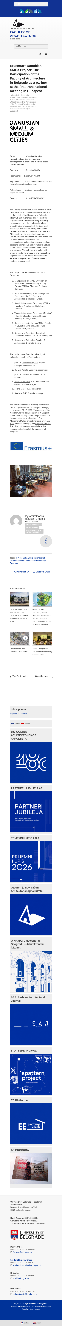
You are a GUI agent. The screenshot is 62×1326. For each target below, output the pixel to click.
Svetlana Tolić (20, 393)
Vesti (13, 100)
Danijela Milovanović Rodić (33, 374)
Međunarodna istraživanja (33, 531)
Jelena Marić (20, 389)
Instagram (40, 11)
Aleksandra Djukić (30, 363)
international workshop (36, 560)
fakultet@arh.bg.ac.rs (22, 1252)
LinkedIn (35, 11)
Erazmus (14, 563)
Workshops (32, 527)
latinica (24, 713)
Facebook (22, 11)
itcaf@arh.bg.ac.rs (21, 1278)
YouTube (26, 11)
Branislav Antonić (22, 382)
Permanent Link (23, 572)
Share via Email (43, 572)
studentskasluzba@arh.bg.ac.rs (27, 1265)
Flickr (31, 11)
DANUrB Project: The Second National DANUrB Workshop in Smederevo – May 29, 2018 (19, 615)
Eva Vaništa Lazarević (27, 370)
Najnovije (33, 97)
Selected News (34, 524)
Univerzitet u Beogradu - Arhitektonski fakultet (20, 96)
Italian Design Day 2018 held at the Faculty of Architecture (42, 652)
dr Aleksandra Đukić (24, 558)
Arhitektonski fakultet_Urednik (35, 517)
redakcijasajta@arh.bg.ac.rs (25, 1294)
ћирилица (14, 713)
